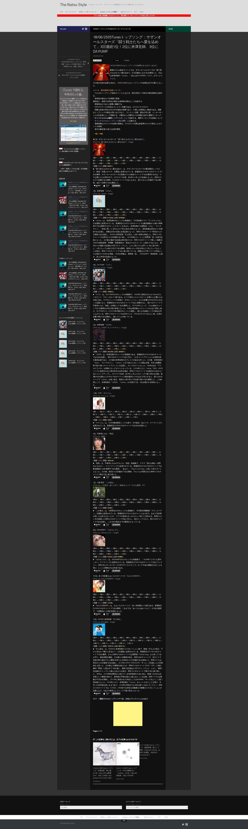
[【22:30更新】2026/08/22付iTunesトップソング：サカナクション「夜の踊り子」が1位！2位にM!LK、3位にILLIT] (63, 185)
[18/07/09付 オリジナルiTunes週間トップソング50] (63, 344)
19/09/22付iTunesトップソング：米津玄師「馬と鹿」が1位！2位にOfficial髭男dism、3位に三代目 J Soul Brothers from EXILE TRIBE (103, 773)
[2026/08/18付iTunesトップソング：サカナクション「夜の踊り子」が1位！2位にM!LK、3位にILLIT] (63, 244)
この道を (109, 482)
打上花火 (117, 619)
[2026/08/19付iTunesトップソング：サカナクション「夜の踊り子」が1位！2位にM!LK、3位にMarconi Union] (63, 229)
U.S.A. (108, 265)
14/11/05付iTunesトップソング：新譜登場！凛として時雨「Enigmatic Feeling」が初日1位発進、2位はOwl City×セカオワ (150, 750)
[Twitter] (83, 29)
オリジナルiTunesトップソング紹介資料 (110, 121)
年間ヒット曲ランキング (87, 12)
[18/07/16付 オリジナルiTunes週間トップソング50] (63, 334)
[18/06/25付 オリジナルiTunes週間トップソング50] (63, 363)
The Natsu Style (73, 5)
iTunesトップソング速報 (108, 12)
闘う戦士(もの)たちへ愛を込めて (131, 139)
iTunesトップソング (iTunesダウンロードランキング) (112, 29)
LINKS (141, 12)
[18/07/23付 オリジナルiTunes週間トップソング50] (63, 324)
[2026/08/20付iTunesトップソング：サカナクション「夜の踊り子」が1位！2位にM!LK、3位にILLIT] (63, 214)
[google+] (86, 29)
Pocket (126, 60)
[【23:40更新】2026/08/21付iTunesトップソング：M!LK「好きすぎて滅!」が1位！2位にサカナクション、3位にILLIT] (63, 200)
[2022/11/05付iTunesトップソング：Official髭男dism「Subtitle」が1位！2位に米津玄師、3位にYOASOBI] (127, 753)
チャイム (107, 393)
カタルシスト (113, 530)
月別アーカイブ (65, 804)
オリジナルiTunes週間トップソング (108, 118)
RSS (135, 12)
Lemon (108, 191)
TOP (61, 12)
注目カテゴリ (125, 12)
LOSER (108, 325)
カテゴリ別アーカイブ (133, 804)
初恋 (111, 434)
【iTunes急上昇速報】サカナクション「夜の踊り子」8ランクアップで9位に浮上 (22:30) (124, 15)
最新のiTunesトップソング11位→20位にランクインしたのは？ (123, 699)
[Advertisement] (124, 21)
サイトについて (70, 12)
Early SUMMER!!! (133, 576)
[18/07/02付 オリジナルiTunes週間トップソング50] (63, 354)
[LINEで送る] (97, 60)
